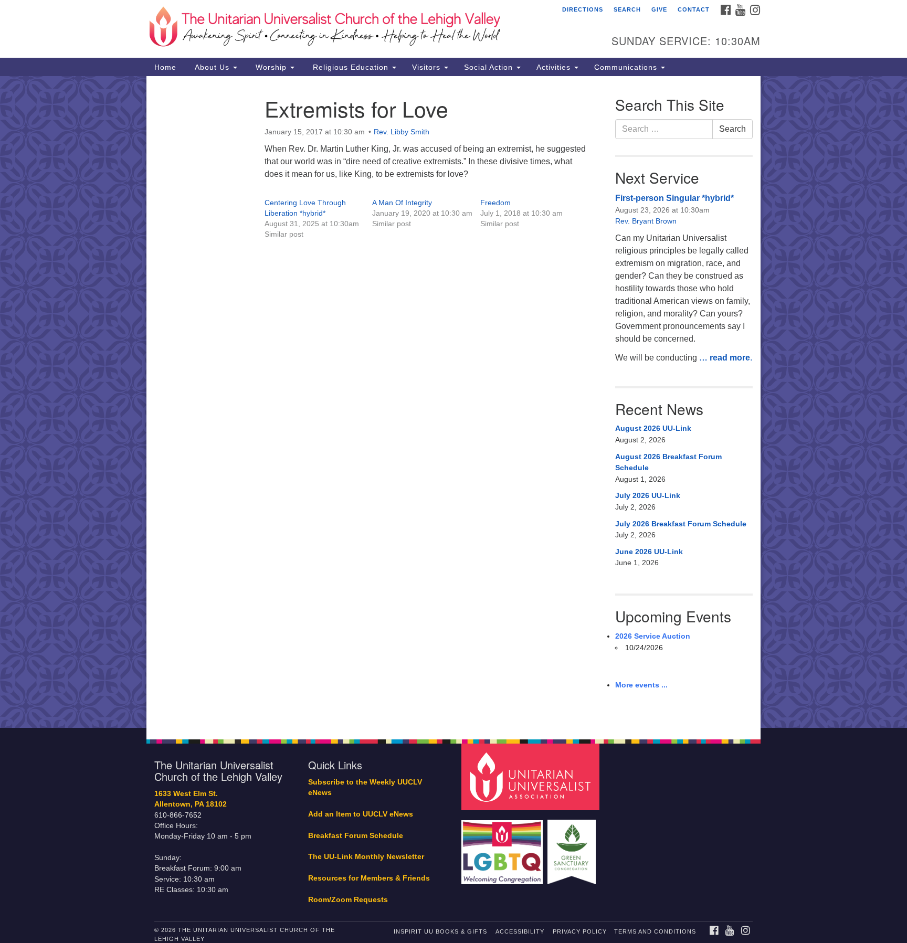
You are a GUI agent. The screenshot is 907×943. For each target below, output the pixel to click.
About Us (212, 67)
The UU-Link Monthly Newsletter (366, 857)
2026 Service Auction (652, 636)
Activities (554, 67)
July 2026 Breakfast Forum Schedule (680, 524)
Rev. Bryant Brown (646, 221)
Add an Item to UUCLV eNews (360, 814)
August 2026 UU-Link (653, 428)
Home (165, 67)
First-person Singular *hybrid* (674, 198)
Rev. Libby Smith (401, 132)
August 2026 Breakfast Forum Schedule (668, 462)
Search (627, 9)
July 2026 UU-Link (647, 495)
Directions (582, 9)
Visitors (427, 67)
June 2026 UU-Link (649, 551)
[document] (453, 402)
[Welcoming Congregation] (503, 847)
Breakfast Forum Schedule (355, 836)
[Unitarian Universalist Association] (531, 776)
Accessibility (519, 931)
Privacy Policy (580, 931)
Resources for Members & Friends (369, 878)
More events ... (641, 685)
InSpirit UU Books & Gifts (440, 931)
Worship (271, 67)
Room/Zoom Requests (348, 900)
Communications (627, 67)
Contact (694, 9)
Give (659, 9)
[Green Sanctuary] (572, 847)
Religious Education (350, 67)
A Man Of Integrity (402, 202)
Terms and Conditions (655, 931)
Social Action (489, 67)
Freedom (495, 202)
